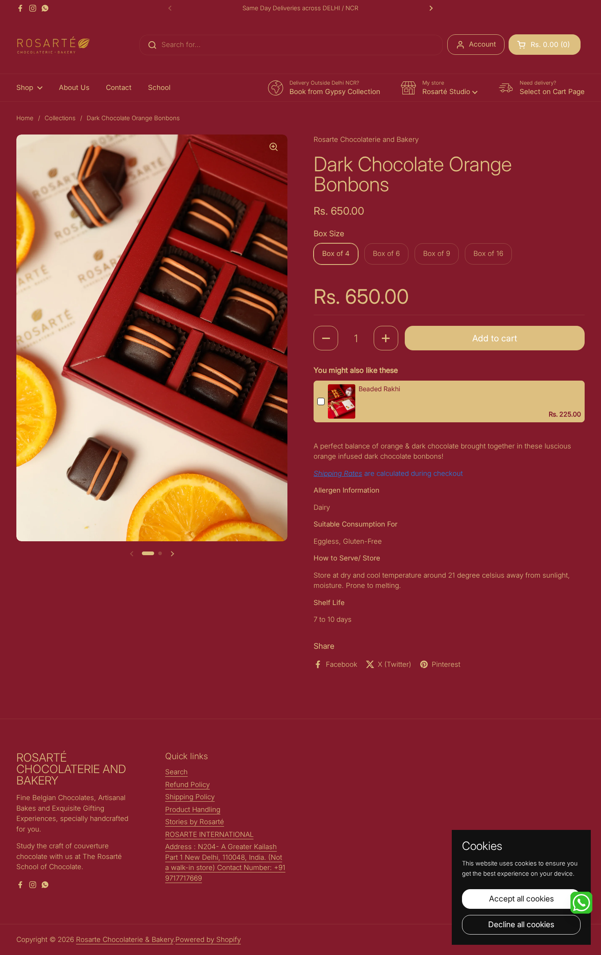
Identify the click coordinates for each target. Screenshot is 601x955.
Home (25, 118)
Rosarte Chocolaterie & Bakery (124, 939)
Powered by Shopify (208, 939)
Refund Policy (187, 784)
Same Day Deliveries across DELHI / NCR (300, 8)
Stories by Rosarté (194, 822)
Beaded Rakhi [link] (379, 389)
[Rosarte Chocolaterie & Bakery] (53, 45)
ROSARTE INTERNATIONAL (209, 834)
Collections (60, 118)
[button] (545, 44)
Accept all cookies (521, 898)
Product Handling (192, 809)
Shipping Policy (190, 797)
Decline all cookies (521, 924)
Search (176, 772)
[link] (341, 401)
